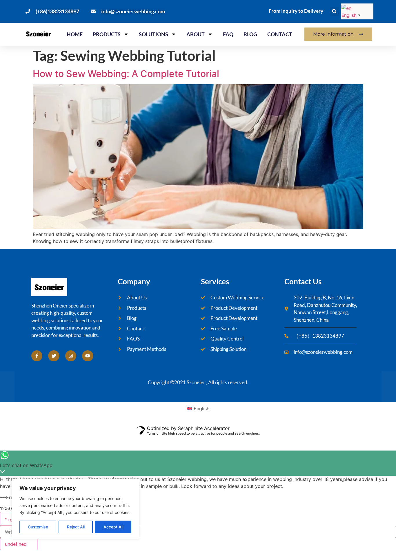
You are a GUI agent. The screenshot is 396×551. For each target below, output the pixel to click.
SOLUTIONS (153, 34)
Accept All (113, 526)
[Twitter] (53, 355)
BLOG (250, 34)
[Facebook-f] (36, 355)
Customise (38, 526)
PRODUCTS (107, 34)
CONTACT (279, 34)
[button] (334, 11)
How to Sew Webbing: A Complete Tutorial (126, 73)
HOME (75, 34)
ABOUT (195, 34)
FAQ (228, 34)
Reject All (76, 526)
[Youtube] (87, 355)
